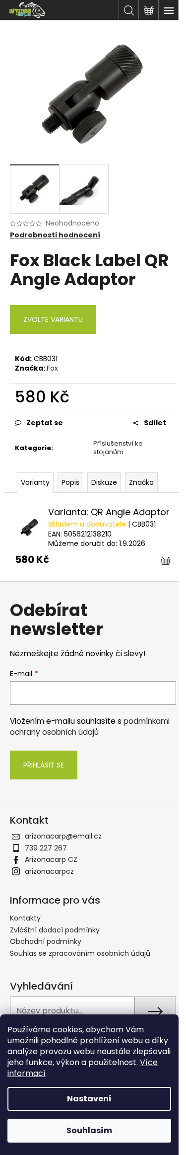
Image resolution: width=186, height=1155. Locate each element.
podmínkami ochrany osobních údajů (90, 726)
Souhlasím (89, 1130)
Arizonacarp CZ (51, 859)
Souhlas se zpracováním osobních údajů (80, 953)
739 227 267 (46, 848)
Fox (52, 368)
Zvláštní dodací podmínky (55, 930)
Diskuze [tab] (104, 482)
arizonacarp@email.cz (63, 836)
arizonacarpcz (49, 871)
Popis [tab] (70, 482)
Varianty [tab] (35, 482)
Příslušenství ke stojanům (118, 448)
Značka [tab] (141, 482)
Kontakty (25, 918)
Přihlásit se (43, 765)
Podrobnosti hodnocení (55, 235)
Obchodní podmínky (45, 941)
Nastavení (89, 1098)
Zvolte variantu (53, 319)
